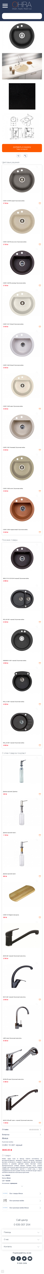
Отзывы (5, 1129)
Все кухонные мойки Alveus (19, 1208)
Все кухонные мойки (17, 1200)
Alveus (5, 1138)
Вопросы (5, 1134)
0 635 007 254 (22, 1225)
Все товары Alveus (16, 1193)
